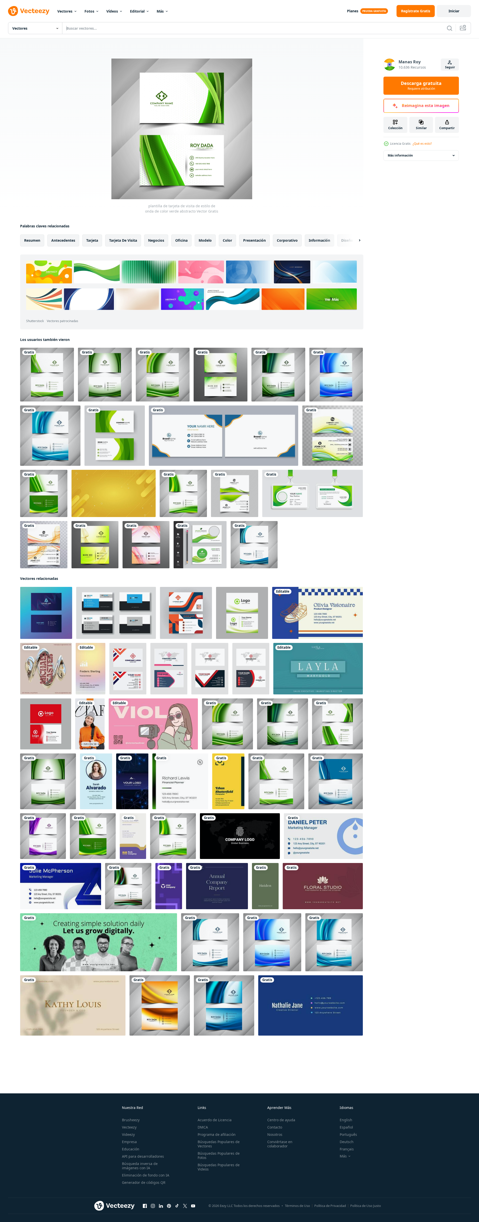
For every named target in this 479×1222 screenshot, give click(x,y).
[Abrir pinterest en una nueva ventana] (169, 1206)
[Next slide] (355, 240)
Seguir (450, 67)
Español (346, 1127)
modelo (205, 240)
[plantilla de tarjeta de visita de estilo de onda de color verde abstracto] (47, 374)
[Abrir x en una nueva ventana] (185, 1206)
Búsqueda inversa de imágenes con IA (140, 1165)
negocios (156, 240)
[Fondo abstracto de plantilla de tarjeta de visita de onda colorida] (332, 435)
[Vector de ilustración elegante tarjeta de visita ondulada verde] (234, 493)
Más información (400, 155)
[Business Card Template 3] (323, 886)
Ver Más (332, 299)
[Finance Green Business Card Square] (180, 781)
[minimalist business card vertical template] (265, 886)
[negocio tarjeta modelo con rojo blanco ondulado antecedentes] (45, 723)
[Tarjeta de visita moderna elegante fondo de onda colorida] (43, 544)
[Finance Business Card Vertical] (90, 668)
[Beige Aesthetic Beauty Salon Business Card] (72, 1005)
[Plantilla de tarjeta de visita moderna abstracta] (94, 544)
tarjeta (92, 240)
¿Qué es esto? (422, 143)
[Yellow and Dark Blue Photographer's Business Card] (228, 781)
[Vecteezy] (28, 11)
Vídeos (112, 11)
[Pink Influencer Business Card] (153, 723)
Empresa (129, 1141)
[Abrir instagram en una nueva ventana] (153, 1206)
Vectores (64, 11)
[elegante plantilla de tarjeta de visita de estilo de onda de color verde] (278, 374)
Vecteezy (129, 1127)
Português (348, 1134)
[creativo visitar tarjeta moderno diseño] (116, 613)
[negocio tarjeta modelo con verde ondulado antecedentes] (242, 613)
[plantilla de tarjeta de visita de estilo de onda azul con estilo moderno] (50, 435)
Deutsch (347, 1141)
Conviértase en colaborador (279, 1143)
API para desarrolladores (143, 1156)
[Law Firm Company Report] (217, 886)
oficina (181, 240)
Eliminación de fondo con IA (145, 1175)
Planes (352, 11)
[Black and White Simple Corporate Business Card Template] (240, 836)
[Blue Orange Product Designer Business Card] (317, 613)
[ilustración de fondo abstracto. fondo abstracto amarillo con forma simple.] (113, 493)
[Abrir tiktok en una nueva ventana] (177, 1206)
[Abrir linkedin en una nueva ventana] (161, 1206)
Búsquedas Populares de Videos (219, 1167)
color (227, 240)
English (346, 1119)
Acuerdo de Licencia (215, 1119)
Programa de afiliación (217, 1134)
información (319, 240)
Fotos (89, 11)
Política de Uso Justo (365, 1205)
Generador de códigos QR (143, 1182)
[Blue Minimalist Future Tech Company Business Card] (60, 886)
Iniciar (454, 11)
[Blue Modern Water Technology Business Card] (323, 836)
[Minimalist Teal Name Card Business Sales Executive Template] (318, 668)
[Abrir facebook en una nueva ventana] (145, 1206)
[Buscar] (450, 28)
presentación (254, 240)
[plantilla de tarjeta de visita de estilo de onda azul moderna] (336, 374)
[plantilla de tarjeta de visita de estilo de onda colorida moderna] (128, 886)
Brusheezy (131, 1119)
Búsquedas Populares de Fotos (219, 1155)
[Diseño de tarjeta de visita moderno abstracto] (220, 374)
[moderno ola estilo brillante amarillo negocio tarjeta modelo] (159, 1005)
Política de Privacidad (330, 1205)
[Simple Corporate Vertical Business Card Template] (96, 781)
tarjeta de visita (123, 240)
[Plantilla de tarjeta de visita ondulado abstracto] (145, 544)
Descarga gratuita (421, 85)
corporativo (287, 240)
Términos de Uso (297, 1205)
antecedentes (63, 240)
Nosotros (274, 1134)
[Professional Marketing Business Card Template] (168, 886)
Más (160, 11)
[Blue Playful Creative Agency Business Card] (310, 1005)
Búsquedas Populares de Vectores (219, 1143)
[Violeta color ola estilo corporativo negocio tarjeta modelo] (43, 836)
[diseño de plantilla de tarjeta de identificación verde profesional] (312, 493)
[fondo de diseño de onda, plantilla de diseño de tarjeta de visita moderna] (46, 613)
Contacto (274, 1127)
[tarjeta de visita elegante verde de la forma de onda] (200, 544)
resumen (32, 240)
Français (347, 1149)
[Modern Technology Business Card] (132, 781)
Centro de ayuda (281, 1119)
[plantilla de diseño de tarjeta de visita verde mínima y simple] (114, 435)
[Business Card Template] (46, 668)
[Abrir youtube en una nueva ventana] (193, 1206)
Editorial (137, 11)
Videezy (128, 1134)
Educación (130, 1149)
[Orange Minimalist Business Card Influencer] (90, 723)
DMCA (203, 1127)
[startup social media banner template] (98, 942)
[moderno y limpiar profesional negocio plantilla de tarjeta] (186, 613)
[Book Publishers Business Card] (133, 836)
